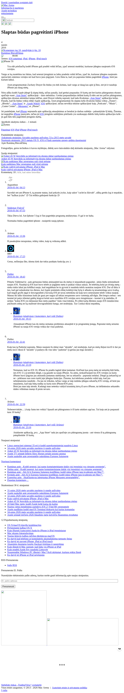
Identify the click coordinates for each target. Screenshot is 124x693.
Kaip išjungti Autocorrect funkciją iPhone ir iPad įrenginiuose (36, 530)
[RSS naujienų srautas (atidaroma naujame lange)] (3, 24)
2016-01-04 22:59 (16, 404)
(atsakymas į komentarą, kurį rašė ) (43, 316)
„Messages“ (23, 106)
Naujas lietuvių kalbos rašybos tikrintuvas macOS (31, 536)
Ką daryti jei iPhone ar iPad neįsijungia (25, 555)
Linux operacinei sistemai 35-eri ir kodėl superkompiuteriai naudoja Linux (42, 445)
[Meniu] (2, 16)
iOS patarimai (15, 58)
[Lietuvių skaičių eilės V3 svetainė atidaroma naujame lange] (62, 618)
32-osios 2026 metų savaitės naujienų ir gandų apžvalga (33, 496)
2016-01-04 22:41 (16, 342)
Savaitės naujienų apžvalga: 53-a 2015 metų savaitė (36, 137)
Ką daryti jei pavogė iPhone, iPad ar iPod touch (30, 541)
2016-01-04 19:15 (22, 319)
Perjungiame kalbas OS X (19, 528)
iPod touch (41, 58)
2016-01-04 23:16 (22, 427)
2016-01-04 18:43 (16, 276)
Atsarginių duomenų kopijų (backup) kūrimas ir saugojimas (35, 544)
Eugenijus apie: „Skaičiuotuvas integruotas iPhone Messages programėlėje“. (43, 477)
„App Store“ (21, 95)
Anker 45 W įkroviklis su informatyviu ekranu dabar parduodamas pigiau (36, 158)
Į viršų (4, 690)
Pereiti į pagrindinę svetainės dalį (17, 2)
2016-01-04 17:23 (16, 256)
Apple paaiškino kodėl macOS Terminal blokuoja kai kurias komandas (41, 509)
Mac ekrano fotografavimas (20, 533)
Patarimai (5, 129)
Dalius (10, 274)
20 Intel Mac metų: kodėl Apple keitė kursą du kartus (32, 504)
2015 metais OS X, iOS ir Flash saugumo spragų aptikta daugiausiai (43, 140)
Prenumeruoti (8, 586)
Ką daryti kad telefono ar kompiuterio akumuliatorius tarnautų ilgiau (39, 538)
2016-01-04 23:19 (22, 365)
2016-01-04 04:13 (16, 187)
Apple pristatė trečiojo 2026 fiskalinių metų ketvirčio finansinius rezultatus (42, 515)
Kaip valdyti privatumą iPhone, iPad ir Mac (22, 169)
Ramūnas (17, 316)
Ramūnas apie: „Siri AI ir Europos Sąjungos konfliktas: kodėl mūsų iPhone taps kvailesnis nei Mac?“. (55, 472)
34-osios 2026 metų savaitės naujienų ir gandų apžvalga (33, 448)
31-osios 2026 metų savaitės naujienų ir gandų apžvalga (33, 490)
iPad (25, 58)
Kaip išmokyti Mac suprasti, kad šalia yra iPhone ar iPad (34, 547)
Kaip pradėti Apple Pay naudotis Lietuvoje (27, 549)
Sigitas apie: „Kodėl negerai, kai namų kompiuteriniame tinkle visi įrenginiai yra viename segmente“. (55, 469)
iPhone (32, 58)
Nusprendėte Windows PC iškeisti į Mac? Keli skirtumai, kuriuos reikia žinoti (44, 552)
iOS (43, 103)
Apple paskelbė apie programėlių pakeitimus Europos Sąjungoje (37, 456)
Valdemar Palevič (15, 208)
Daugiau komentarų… (18, 480)
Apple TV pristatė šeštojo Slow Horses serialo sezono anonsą (36, 453)
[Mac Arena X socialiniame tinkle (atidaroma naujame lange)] (10, 24)
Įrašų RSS (12, 565)
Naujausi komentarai (11, 461)
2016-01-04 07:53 (16, 210)
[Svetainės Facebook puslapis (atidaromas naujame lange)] (6, 24)
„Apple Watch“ (33, 103)
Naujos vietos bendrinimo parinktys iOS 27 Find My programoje (38, 506)
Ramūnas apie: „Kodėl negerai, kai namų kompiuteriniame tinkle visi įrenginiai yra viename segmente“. (56, 466)
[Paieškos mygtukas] (3, 19)
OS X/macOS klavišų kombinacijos (24, 525)
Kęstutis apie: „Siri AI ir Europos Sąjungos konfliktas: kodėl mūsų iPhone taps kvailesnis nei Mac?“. (55, 474)
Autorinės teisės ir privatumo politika (69, 687)
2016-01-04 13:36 (16, 236)
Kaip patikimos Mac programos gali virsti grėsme (24, 164)
